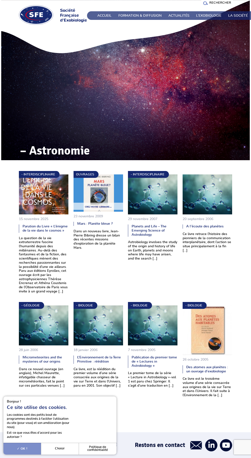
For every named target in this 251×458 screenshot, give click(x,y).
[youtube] (226, 445)
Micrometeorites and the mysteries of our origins (42, 359)
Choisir (60, 448)
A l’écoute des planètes (205, 226)
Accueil (104, 15)
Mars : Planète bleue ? (95, 223)
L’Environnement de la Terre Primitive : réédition (99, 359)
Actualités (178, 15)
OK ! (23, 449)
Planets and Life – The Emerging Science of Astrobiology (149, 230)
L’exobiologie (208, 15)
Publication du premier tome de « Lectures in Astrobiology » (154, 361)
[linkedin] (211, 445)
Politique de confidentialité (97, 448)
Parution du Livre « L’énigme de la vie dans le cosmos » (45, 228)
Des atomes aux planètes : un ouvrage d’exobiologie (207, 369)
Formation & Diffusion (140, 15)
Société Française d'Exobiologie (73, 15)
